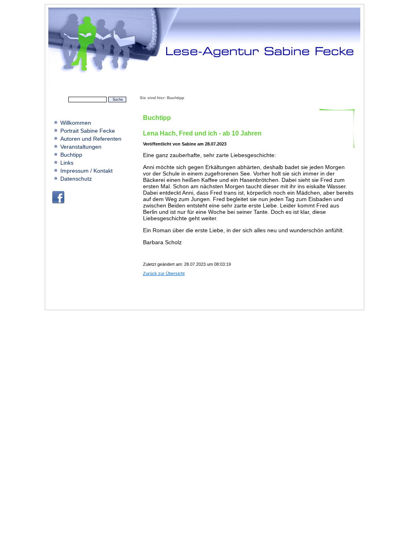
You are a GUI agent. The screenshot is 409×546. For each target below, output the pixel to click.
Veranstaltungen (80, 146)
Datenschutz (76, 178)
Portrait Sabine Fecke (87, 131)
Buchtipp (71, 154)
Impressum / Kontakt (86, 170)
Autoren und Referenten (90, 139)
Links (66, 162)
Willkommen (75, 123)
